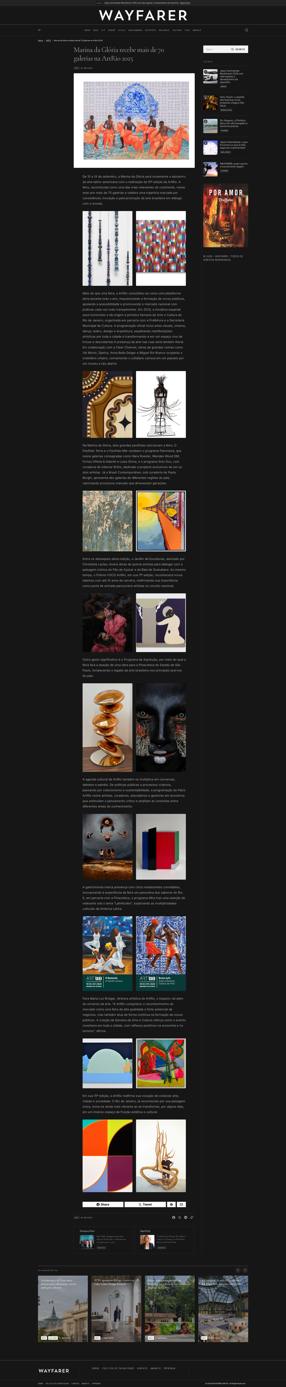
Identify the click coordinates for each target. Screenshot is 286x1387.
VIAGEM (224, 130)
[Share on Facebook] (174, 1218)
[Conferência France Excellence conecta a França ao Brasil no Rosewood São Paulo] (164, 1240)
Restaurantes (226, 110)
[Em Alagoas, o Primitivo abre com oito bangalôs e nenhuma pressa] (210, 126)
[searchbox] (216, 49)
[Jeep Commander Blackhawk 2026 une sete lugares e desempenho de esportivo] (210, 76)
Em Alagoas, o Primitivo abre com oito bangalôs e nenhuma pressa (234, 123)
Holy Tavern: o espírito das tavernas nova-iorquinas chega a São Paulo (232, 101)
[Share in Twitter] (180, 1218)
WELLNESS (225, 152)
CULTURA (53, 1338)
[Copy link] (192, 1218)
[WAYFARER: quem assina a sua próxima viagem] (210, 169)
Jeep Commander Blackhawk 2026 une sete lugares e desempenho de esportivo (141, 3)
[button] (39, 30)
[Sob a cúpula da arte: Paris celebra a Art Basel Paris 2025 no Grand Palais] (223, 1309)
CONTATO (142, 1368)
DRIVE (99, 3)
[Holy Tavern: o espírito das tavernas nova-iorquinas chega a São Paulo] (210, 102)
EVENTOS (101, 1248)
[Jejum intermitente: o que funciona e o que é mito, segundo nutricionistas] (210, 148)
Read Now (185, 3)
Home (40, 40)
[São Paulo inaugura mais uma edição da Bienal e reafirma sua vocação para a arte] (104, 1240)
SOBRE (96, 1368)
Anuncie (156, 1368)
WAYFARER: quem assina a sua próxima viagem (234, 165)
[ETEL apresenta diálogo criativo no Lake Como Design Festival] (116, 1309)
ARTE (48, 40)
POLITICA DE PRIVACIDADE (118, 1368)
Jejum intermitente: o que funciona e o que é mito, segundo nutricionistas (234, 145)
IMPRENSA (170, 1368)
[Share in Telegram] (186, 1218)
